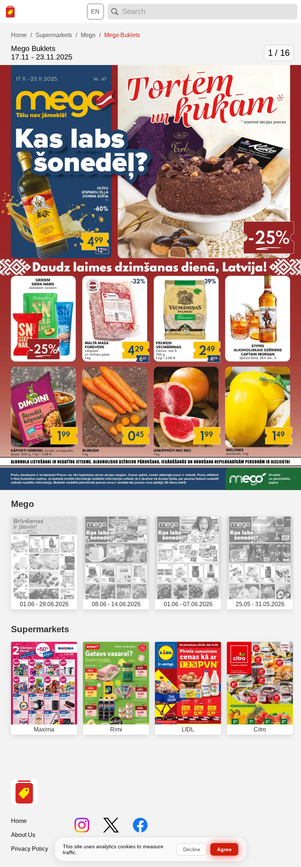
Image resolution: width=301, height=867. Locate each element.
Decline (191, 849)
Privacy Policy (29, 849)
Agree (224, 849)
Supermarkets (40, 629)
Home (19, 821)
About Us (23, 835)
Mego (22, 504)
